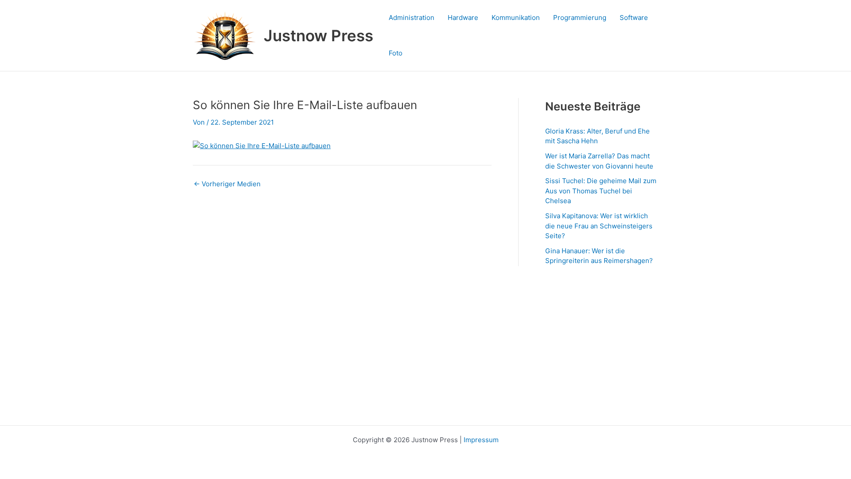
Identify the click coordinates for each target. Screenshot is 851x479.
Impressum (481, 440)
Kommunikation (516, 17)
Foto (395, 53)
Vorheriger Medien (227, 184)
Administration (411, 17)
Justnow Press (318, 35)
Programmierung (579, 17)
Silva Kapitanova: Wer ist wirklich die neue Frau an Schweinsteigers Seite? (598, 226)
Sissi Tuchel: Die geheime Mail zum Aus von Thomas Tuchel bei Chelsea (600, 191)
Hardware (463, 17)
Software (634, 17)
